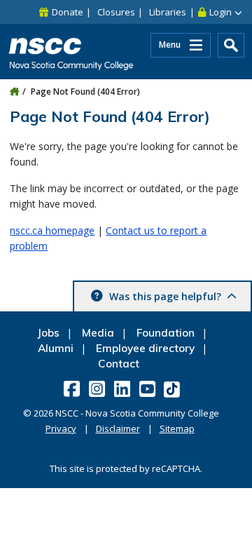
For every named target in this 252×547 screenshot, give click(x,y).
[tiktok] (173, 388)
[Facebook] (73, 388)
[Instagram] (98, 388)
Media (98, 332)
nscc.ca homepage (52, 230)
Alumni (56, 348)
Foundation (165, 332)
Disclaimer (118, 428)
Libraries (167, 12)
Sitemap (177, 428)
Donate (67, 12)
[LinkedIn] (123, 388)
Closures (116, 12)
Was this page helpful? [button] (165, 296)
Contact (118, 363)
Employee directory (145, 348)
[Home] (14, 91)
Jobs (48, 332)
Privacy (61, 428)
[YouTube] (148, 388)
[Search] (231, 45)
